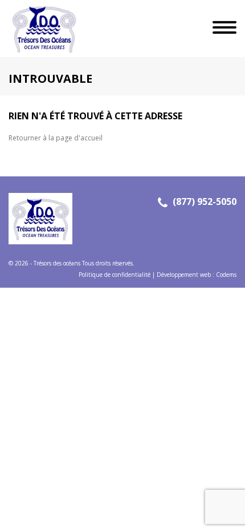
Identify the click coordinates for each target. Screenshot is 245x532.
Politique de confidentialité (114, 275)
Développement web (184, 275)
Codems (226, 275)
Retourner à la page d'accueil (56, 138)
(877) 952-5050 (204, 201)
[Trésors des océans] (40, 28)
